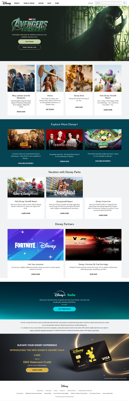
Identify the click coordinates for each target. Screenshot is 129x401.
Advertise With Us (71, 390)
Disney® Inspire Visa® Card (85, 390)
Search (124, 3)
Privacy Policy (47, 393)
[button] (91, 3)
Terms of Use (19, 393)
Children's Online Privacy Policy (79, 393)
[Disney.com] (6, 3)
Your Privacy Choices (95, 393)
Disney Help (48, 390)
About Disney (40, 390)
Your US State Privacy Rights (61, 393)
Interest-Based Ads (108, 393)
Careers (55, 390)
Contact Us (62, 390)
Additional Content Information (33, 393)
